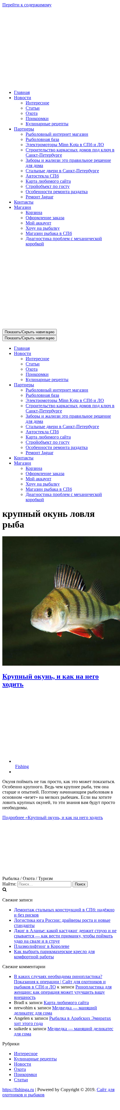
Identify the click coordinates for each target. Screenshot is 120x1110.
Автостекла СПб (42, 175)
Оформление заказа (45, 217)
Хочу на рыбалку (43, 228)
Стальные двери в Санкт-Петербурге (62, 170)
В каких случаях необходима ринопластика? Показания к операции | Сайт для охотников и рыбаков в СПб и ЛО (60, 981)
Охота (32, 113)
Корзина (34, 212)
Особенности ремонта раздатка (57, 191)
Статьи (33, 108)
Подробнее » (52, 817)
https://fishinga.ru (18, 1089)
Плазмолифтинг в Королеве (41, 946)
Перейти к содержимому (27, 4)
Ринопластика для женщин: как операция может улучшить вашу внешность (63, 992)
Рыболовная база (42, 139)
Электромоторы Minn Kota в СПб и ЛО (65, 144)
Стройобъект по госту (48, 186)
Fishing (22, 766)
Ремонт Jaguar (39, 196)
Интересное (37, 102)
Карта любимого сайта (48, 181)
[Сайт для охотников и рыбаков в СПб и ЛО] (60, 82)
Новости (22, 1064)
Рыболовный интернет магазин (57, 134)
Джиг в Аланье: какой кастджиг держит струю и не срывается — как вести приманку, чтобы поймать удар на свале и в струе (65, 936)
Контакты (23, 202)
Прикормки (37, 118)
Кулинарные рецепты (47, 123)
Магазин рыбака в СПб (49, 233)
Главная (22, 92)
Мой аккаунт (38, 222)
